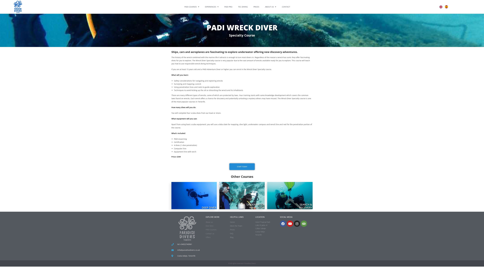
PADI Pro (228, 7)
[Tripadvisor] (304, 223)
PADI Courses (190, 7)
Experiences (210, 7)
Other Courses (242, 176)
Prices (256, 7)
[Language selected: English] (444, 7)
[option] (447, 6)
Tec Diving (243, 7)
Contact (286, 7)
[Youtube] (290, 223)
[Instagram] (297, 223)
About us (269, 7)
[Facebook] (283, 223)
